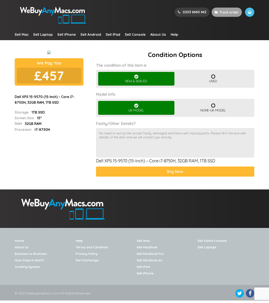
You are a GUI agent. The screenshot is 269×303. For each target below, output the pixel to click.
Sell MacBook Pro (150, 254)
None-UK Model (213, 110)
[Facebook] (250, 293)
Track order (229, 12)
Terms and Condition (92, 247)
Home (19, 241)
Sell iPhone (66, 34)
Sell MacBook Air (150, 260)
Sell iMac (143, 241)
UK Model (136, 110)
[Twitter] (239, 293)
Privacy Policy (87, 254)
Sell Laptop (43, 34)
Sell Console (135, 34)
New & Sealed (136, 81)
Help (174, 34)
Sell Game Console (212, 241)
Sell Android (90, 34)
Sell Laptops (207, 247)
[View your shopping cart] (249, 12)
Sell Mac (22, 34)
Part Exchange (87, 260)
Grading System (27, 267)
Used (213, 81)
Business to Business (31, 254)
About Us (158, 34)
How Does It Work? (29, 260)
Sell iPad (113, 34)
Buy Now (175, 171)
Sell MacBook (147, 247)
